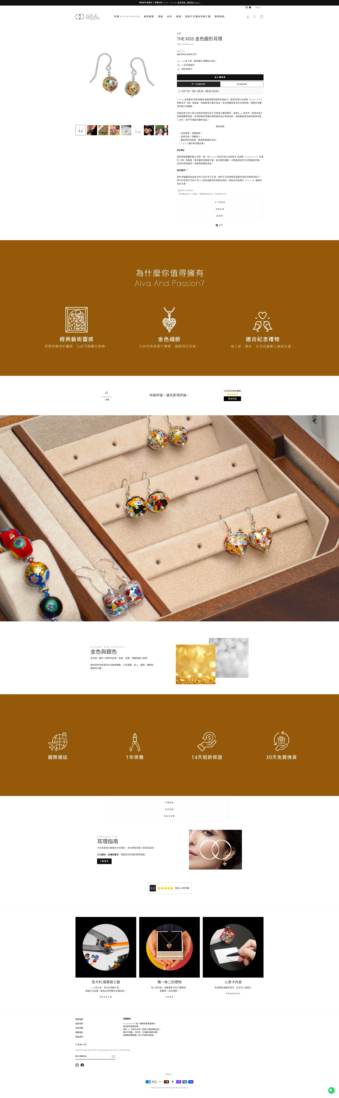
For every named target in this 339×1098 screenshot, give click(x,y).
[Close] (214, 528)
